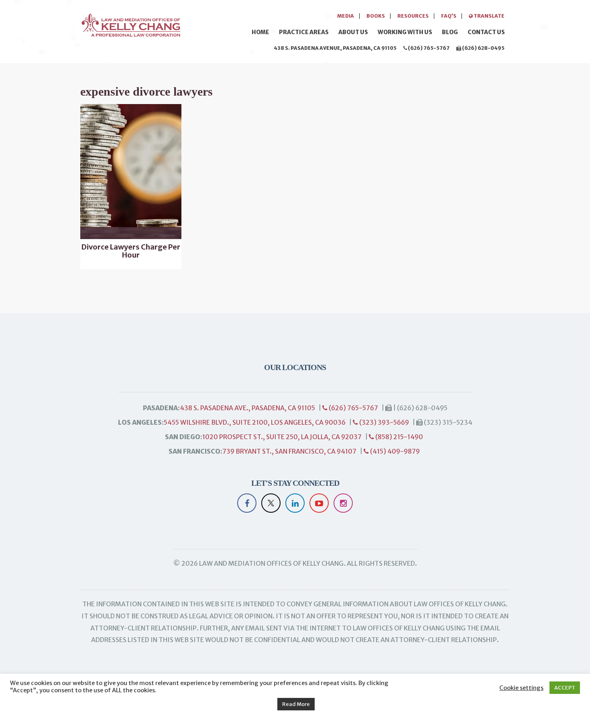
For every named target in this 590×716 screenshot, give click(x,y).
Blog (450, 32)
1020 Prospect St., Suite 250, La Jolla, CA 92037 (282, 437)
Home (260, 32)
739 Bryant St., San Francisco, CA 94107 (289, 451)
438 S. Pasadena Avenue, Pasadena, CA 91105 (335, 48)
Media (345, 16)
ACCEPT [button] (564, 687)
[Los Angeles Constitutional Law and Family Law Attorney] (130, 24)
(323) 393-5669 (383, 422)
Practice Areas (304, 32)
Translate (489, 16)
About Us (353, 32)
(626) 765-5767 (428, 48)
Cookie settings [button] (521, 687)
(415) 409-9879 (394, 451)
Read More (296, 704)
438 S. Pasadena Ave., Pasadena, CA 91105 (247, 408)
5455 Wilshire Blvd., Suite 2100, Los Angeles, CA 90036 (255, 422)
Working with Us (405, 32)
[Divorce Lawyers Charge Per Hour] (130, 171)
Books (375, 16)
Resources (413, 16)
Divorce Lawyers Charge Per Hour (130, 251)
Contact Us (486, 32)
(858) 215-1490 (398, 437)
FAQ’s (448, 16)
